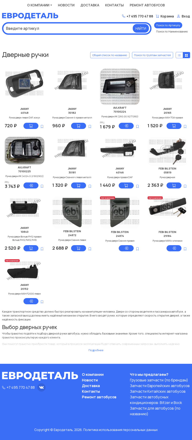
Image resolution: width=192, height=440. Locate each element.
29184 (167, 236)
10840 (24, 232)
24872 (72, 235)
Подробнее (96, 350)
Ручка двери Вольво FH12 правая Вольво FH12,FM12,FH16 (24, 238)
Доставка (89, 5)
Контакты (114, 5)
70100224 (119, 111)
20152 (24, 289)
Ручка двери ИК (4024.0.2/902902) (24, 176)
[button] (107, 122)
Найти (141, 28)
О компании (38, 5)
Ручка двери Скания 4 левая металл (72, 177)
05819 (167, 172)
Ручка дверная (167, 177)
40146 (120, 172)
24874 (120, 236)
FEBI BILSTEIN (167, 168)
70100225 (24, 171)
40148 (24, 113)
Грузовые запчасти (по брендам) (159, 380)
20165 (167, 113)
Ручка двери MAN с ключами (167, 240)
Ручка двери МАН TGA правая (167, 117)
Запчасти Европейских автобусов (160, 385)
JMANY (24, 109)
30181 (72, 172)
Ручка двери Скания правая (119, 240)
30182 (72, 113)
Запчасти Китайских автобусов (157, 391)
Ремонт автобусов (147, 5)
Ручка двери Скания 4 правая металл (72, 117)
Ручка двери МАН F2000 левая (24, 293)
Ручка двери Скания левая (72, 240)
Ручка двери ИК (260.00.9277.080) (119, 116)
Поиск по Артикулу (168, 25)
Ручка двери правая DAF (120, 177)
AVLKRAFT (120, 107)
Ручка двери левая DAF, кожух (24, 117)
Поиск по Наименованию (172, 31)
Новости (66, 5)
